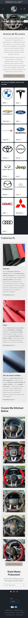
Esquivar (5, 139)
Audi (4, 231)
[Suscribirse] (23, 585)
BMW (4, 103)
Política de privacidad (18, 610)
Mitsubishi (19, 213)
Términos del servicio (10, 614)
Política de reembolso (20, 612)
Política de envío (19, 614)
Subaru (18, 139)
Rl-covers (10, 610)
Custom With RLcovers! (14, 564)
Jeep (17, 176)
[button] (3, 9)
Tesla (17, 103)
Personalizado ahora (8, 295)
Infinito (5, 176)
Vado (17, 121)
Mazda (5, 195)
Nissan (18, 158)
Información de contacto (9, 612)
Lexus (18, 195)
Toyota (5, 158)
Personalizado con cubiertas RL (14, 76)
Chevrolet (6, 121)
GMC (4, 213)
